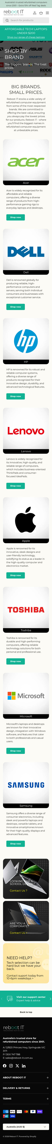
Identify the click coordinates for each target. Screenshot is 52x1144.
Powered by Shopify (27, 1136)
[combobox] (26, 20)
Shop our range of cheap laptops (26, 37)
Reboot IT (13, 1136)
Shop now (15, 217)
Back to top (26, 1012)
